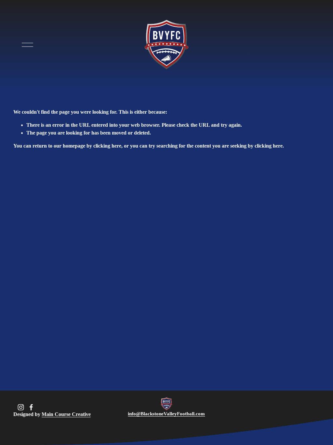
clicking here (107, 146)
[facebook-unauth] (31, 407)
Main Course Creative (66, 414)
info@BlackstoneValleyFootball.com (166, 413)
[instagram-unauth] (21, 407)
